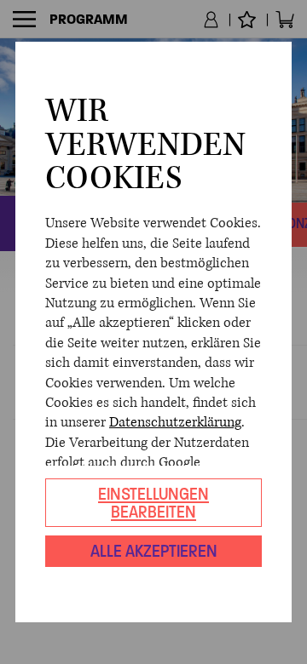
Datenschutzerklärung (175, 422)
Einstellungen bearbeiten (153, 503)
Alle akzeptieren (153, 551)
